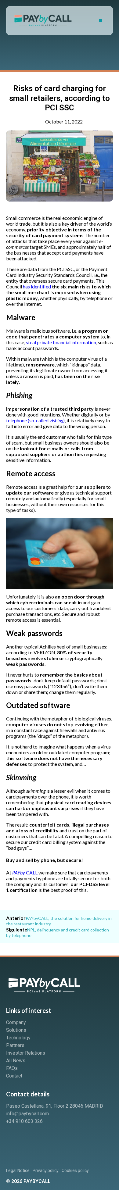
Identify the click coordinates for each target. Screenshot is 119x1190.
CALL (25, 872)
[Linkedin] (13, 1137)
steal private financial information (61, 342)
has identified (37, 286)
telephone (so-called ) (35, 420)
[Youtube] (34, 1137)
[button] (100, 20)
